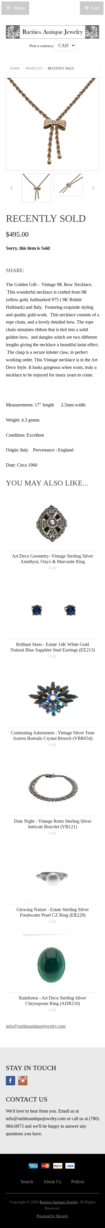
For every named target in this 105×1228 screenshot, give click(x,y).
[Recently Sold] (36, 188)
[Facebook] (10, 1080)
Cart (95, 8)
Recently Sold (61, 68)
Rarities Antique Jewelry (59, 1202)
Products (34, 68)
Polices (77, 1181)
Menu (19, 8)
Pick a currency (42, 46)
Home (15, 68)
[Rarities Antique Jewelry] (52, 30)
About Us (52, 1181)
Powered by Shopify (53, 1216)
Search (27, 1181)
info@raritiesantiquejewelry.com (36, 1026)
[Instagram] (22, 1080)
